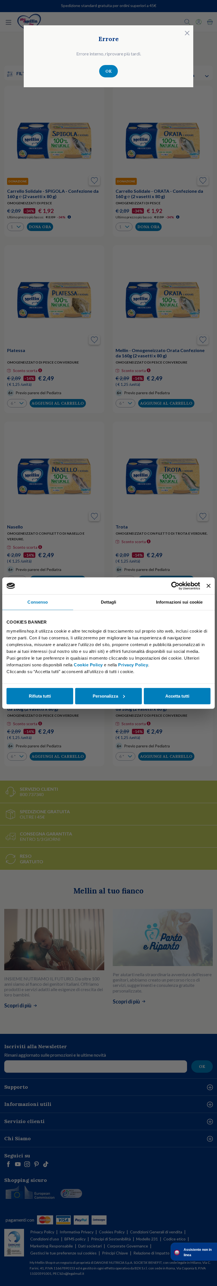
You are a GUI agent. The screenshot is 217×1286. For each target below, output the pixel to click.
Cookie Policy (88, 664)
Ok (108, 71)
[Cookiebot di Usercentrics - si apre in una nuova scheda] (175, 586)
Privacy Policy (133, 664)
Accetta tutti (177, 695)
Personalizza (105, 695)
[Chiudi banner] (209, 586)
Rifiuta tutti (40, 695)
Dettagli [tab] (108, 602)
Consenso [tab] (37, 602)
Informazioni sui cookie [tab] (179, 602)
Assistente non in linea (198, 1252)
